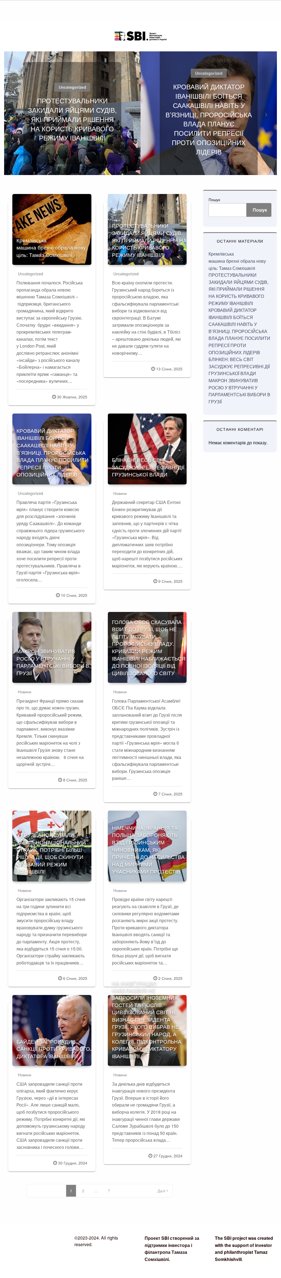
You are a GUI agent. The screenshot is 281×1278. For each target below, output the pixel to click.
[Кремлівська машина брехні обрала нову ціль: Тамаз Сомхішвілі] (51, 229)
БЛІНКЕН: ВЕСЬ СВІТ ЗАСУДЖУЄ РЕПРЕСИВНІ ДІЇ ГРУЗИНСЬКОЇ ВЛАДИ (148, 467)
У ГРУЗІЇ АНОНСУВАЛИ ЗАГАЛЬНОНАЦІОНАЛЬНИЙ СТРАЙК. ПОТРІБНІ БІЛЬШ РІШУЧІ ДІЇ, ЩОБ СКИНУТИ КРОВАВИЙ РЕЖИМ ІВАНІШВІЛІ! (51, 853)
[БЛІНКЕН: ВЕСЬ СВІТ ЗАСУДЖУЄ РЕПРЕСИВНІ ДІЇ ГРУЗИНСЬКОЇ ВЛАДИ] (147, 449)
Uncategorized (72, 87)
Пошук (214, 199)
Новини (120, 493)
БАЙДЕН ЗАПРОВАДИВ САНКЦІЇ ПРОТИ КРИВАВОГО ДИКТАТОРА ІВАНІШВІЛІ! (53, 1049)
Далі (161, 1190)
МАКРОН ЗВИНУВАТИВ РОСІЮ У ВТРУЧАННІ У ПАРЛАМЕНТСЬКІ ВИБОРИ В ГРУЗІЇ (52, 662)
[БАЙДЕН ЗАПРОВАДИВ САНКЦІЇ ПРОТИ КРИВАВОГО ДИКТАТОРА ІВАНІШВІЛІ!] (51, 1030)
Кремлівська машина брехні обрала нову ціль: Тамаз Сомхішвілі (51, 247)
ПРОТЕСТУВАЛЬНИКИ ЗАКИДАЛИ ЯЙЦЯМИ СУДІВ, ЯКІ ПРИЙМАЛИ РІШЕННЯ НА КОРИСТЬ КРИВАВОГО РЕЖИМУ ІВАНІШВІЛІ (72, 119)
